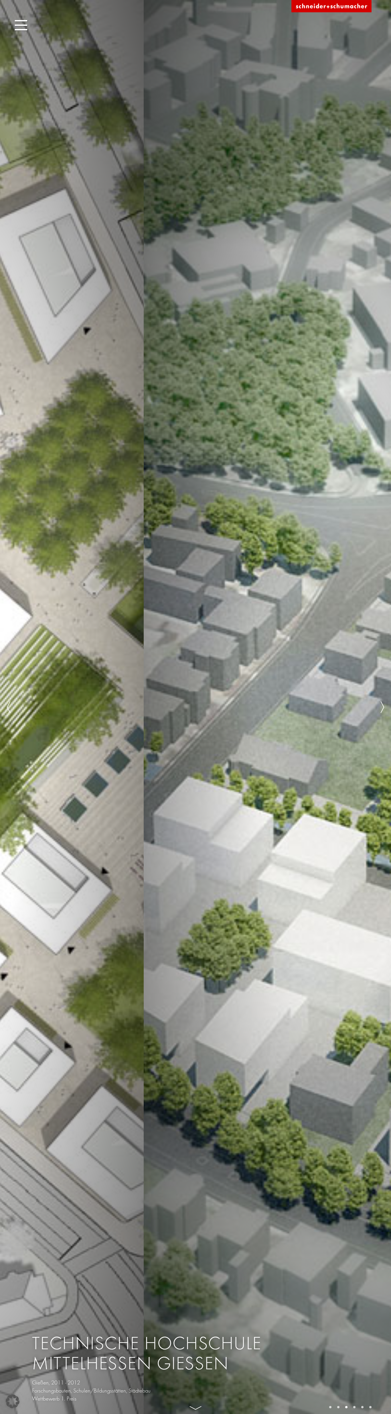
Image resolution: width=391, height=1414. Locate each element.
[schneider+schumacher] (331, 6)
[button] (12, 1401)
